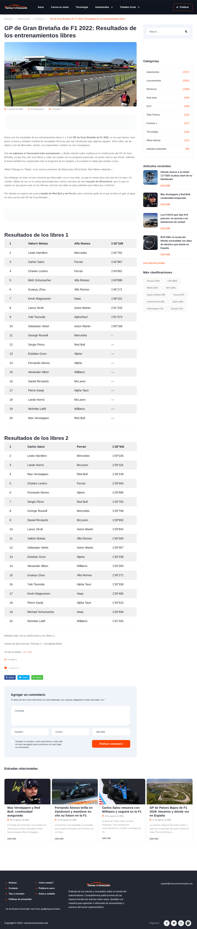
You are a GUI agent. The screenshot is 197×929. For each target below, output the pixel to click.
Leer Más (27, 652)
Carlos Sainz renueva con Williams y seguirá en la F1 (121, 809)
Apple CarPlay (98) (156, 295)
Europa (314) (153, 281)
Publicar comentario (111, 743)
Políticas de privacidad (20, 900)
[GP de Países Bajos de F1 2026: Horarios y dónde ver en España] (170, 791)
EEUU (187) (152, 288)
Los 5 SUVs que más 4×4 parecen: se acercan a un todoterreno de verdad (174, 218)
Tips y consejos (16, 895)
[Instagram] (181, 925)
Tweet (25, 677)
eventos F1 (14, 668)
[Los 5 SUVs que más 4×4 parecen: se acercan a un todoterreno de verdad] (150, 220)
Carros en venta (60, 7)
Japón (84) (177, 301)
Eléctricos (152, 89)
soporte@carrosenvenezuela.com (177, 885)
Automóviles (102, 7)
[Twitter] (174, 925)
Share (11, 677)
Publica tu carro (47, 889)
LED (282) (172, 281)
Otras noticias (154, 140)
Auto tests (152, 97)
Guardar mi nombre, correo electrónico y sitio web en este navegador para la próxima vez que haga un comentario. (38, 744)
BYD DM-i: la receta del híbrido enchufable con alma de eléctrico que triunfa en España (176, 242)
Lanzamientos (154, 80)
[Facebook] (167, 925)
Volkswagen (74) (155, 308)
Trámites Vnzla (128, 7)
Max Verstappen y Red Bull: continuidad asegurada (176, 196)
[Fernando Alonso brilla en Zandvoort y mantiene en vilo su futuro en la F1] (75, 791)
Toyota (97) (178, 295)
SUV (149, 106)
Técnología (82, 7)
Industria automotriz (157, 149)
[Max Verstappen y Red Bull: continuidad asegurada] (150, 200)
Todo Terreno (153, 115)
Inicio (41, 7)
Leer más (165, 185)
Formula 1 (40, 19)
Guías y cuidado (47, 895)
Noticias (8, 19)
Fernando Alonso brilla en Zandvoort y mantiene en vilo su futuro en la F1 (74, 811)
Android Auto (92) (155, 301)
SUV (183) (171, 288)
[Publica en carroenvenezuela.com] (70, 122)
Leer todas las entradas (154, 263)
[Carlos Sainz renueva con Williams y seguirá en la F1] (122, 791)
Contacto (13, 889)
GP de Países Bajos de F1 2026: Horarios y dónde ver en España (169, 811)
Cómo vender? (46, 884)
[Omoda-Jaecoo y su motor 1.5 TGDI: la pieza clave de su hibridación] (150, 177)
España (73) (177, 308)
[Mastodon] (188, 925)
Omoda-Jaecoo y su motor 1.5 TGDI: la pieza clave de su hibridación (176, 175)
